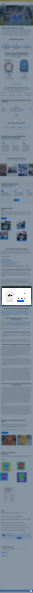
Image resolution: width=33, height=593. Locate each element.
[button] (20, 301)
